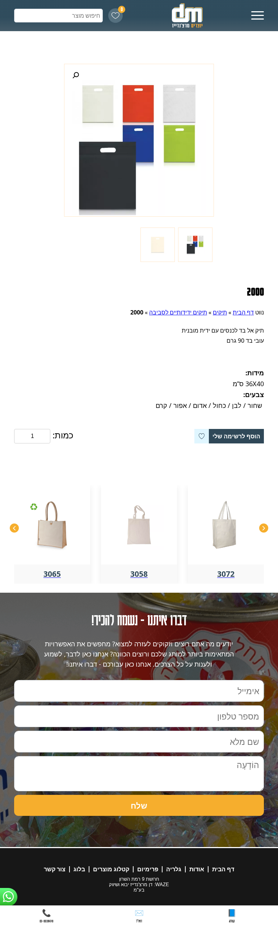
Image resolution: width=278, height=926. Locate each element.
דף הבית (243, 312)
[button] (75, 75)
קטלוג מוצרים (111, 869)
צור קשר (55, 869)
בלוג (79, 869)
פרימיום (147, 869)
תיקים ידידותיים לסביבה (178, 312)
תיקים (220, 312)
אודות (196, 869)
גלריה (173, 869)
